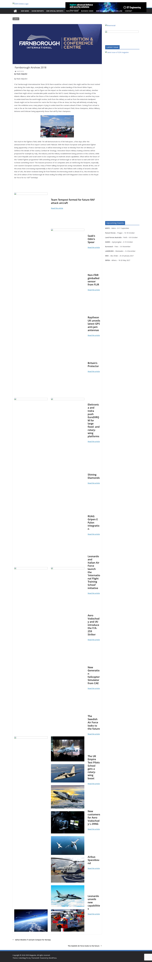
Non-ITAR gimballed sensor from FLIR (93, 279)
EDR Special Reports (54, 11)
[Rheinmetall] (110, 25)
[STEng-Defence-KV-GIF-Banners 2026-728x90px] (105, 7)
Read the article (57, 208)
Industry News (72, 11)
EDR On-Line (117, 11)
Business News (87, 11)
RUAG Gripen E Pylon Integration (93, 522)
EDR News (25, 11)
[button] (108, 11)
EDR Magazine (101, 11)
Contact (128, 11)
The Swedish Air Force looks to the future (83, 946)
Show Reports (38, 11)
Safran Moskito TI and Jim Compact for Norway (33, 940)
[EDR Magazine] (15, 11)
